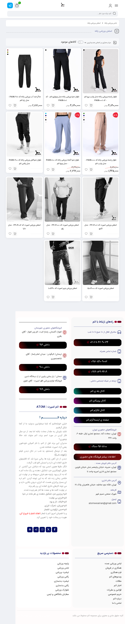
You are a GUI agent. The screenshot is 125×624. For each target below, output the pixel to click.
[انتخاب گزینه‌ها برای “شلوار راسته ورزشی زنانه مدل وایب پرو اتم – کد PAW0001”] (91, 105)
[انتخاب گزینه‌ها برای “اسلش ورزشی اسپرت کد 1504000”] (91, 297)
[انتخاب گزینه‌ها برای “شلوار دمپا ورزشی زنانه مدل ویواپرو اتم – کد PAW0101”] (52, 105)
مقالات (118, 581)
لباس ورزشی (63, 568)
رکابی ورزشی (63, 577)
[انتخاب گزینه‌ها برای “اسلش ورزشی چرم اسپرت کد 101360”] (52, 297)
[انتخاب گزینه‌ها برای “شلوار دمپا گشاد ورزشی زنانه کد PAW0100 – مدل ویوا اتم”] (52, 169)
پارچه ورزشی (63, 564)
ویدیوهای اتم (115, 577)
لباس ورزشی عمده (113, 564)
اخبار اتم (117, 586)
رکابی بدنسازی (62, 586)
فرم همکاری (116, 572)
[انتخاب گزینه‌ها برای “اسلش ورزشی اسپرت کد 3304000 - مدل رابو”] (52, 233)
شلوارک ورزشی (62, 590)
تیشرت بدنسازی (61, 581)
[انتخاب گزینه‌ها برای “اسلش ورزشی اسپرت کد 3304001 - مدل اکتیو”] (91, 233)
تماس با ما (116, 603)
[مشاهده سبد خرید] (17, 5)
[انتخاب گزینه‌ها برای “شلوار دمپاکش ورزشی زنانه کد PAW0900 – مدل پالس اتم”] (14, 168)
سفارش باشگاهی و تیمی (58, 594)
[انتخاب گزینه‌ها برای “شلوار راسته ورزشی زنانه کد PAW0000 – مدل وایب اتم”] (91, 169)
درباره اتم (117, 599)
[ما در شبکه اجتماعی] (10, 5)
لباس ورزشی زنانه (110, 23)
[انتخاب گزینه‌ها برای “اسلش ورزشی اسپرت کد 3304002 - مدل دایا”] (14, 233)
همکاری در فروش (113, 568)
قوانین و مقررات (114, 590)
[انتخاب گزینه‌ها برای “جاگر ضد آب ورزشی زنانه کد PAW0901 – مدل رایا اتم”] (14, 105)
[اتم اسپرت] (62, 5)
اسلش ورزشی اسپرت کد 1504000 (100, 288)
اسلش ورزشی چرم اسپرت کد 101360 (62, 288)
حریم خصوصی (114, 594)
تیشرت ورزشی (62, 572)
